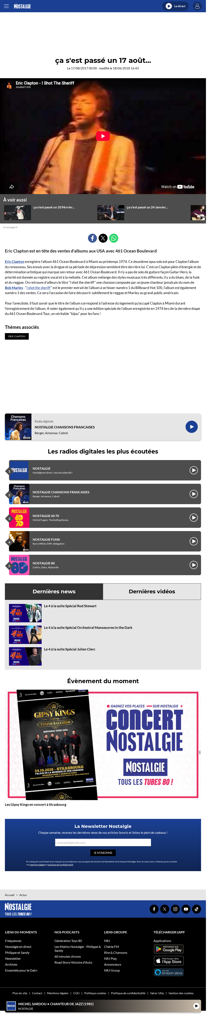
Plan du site (19, 993)
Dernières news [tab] (54, 591)
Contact (37, 993)
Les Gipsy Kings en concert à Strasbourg (35, 804)
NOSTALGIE (41, 468)
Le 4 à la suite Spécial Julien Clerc (69, 649)
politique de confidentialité (60, 864)
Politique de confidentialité (128, 993)
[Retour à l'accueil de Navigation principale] (22, 6)
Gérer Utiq (157, 993)
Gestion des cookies (181, 993)
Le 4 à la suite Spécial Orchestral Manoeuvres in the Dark (88, 627)
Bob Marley (14, 288)
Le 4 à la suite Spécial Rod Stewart (70, 606)
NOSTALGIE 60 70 (46, 516)
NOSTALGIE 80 (44, 563)
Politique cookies (95, 993)
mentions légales (37, 864)
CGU (76, 993)
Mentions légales (57, 993)
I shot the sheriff (39, 288)
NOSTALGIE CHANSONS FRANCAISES (65, 427)
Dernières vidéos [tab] (152, 591)
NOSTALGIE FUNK (46, 539)
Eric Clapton (14, 261)
